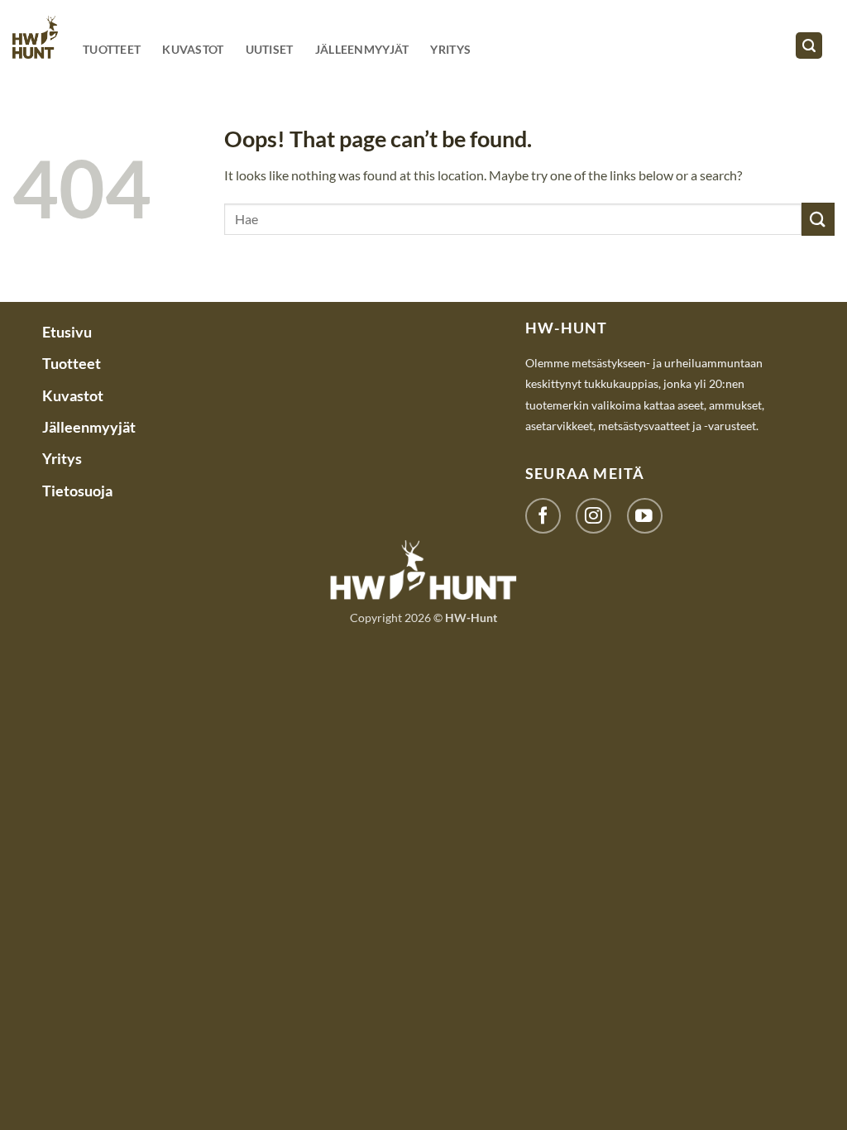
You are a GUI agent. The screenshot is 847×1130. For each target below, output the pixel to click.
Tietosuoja (77, 490)
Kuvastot (192, 49)
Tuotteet (112, 49)
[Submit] (818, 219)
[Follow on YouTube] (645, 516)
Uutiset (270, 49)
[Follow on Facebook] (543, 516)
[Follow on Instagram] (593, 516)
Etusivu (67, 332)
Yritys (450, 49)
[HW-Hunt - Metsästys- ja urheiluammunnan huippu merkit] (35, 37)
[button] (809, 46)
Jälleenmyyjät (362, 49)
